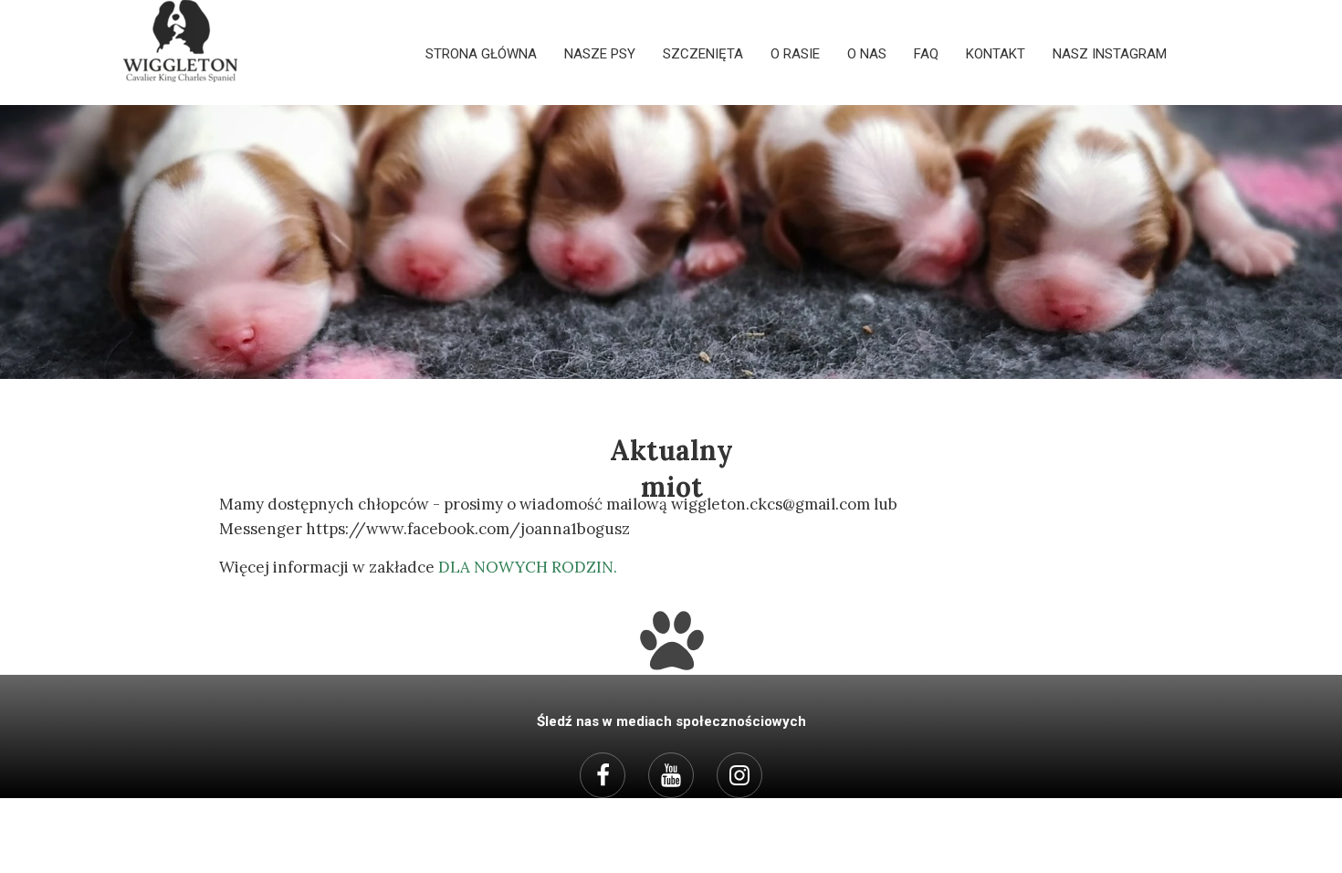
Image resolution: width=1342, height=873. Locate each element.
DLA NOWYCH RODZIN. (527, 567)
